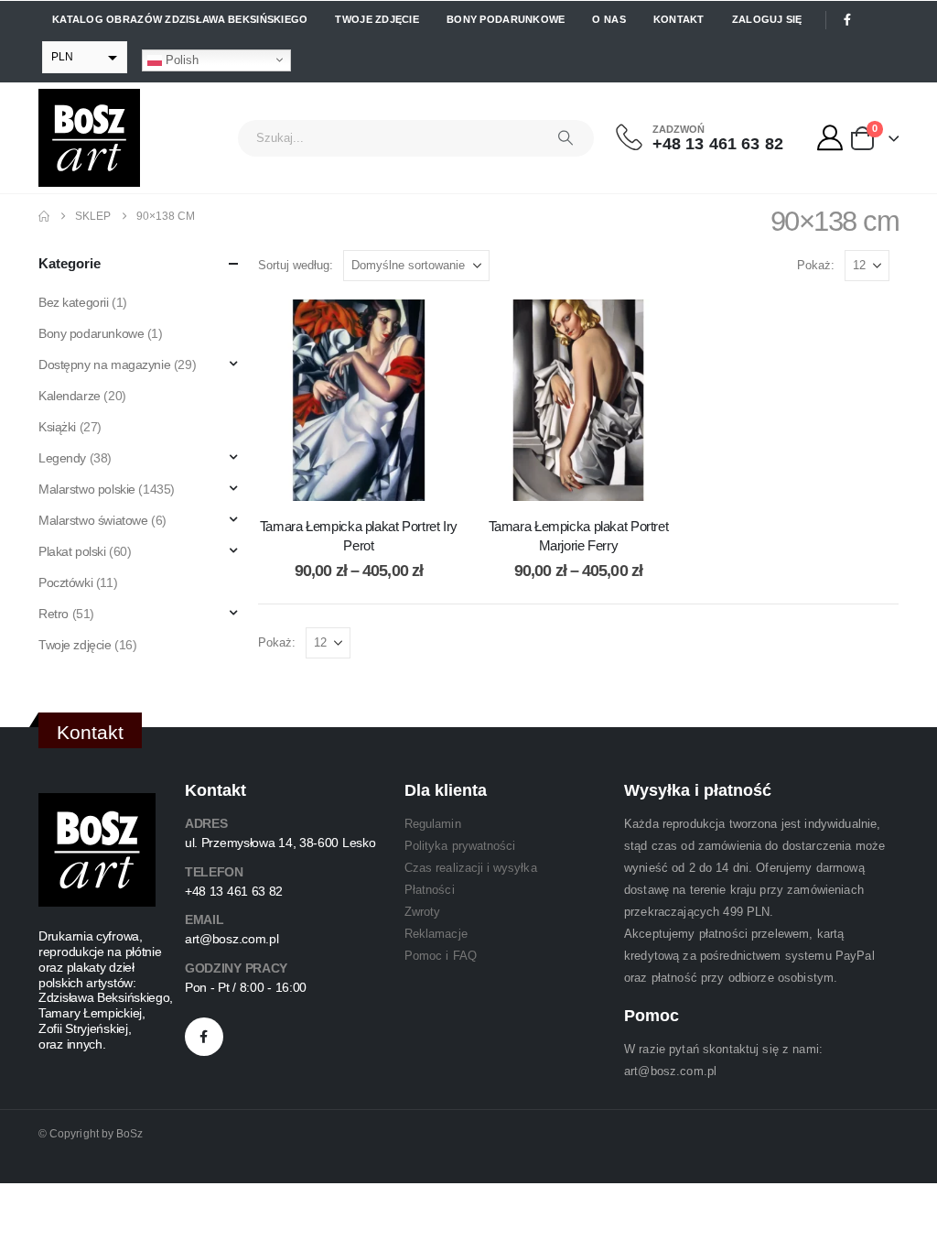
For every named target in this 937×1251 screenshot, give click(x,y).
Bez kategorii (73, 302)
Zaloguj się (767, 19)
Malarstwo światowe (92, 520)
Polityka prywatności (459, 846)
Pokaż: (816, 265)
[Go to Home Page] (43, 216)
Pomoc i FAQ (440, 956)
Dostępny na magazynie (104, 364)
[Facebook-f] (204, 1036)
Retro (53, 613)
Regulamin (432, 824)
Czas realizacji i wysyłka (470, 868)
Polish (180, 59)
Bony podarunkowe (506, 19)
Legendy (62, 458)
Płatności (429, 890)
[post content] (358, 400)
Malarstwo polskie (86, 489)
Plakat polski (72, 551)
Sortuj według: (295, 265)
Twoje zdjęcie (377, 19)
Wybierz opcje (372, 482)
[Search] (565, 138)
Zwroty (422, 912)
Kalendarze (69, 395)
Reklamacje (436, 934)
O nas (608, 19)
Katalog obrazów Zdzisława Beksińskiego (179, 19)
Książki (57, 426)
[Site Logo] (89, 138)
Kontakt (679, 19)
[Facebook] (847, 20)
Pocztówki (65, 582)
